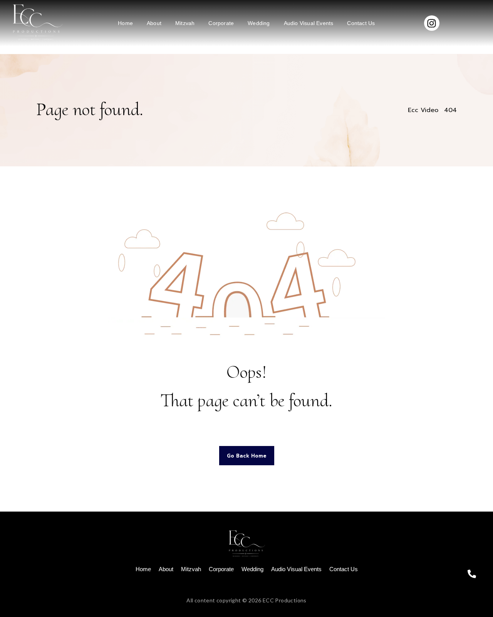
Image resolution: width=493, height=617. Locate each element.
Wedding (259, 23)
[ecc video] (36, 22)
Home (125, 23)
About (154, 23)
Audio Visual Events (309, 23)
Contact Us (361, 23)
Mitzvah (185, 23)
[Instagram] (431, 23)
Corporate (221, 23)
